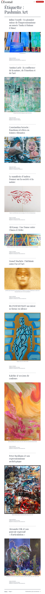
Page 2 (10, 591)
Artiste (19, 219)
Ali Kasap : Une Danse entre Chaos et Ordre (22, 228)
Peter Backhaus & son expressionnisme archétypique (19, 458)
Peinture (19, 119)
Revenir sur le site (40, 1)
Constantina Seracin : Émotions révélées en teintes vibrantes (19, 130)
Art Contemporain (15, 169)
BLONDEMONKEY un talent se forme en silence (22, 307)
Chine (13, 60)
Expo (15, 60)
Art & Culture (18, 59)
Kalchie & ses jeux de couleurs (19, 377)
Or (21, 298)
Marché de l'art (18, 60)
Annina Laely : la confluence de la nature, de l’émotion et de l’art (22, 70)
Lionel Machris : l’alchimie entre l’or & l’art (21, 262)
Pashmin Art (24, 60)
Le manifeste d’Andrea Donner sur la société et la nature (21, 179)
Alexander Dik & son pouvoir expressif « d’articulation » (19, 532)
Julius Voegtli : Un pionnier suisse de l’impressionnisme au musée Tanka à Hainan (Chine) (22, 23)
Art (12, 119)
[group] (34, 2)
